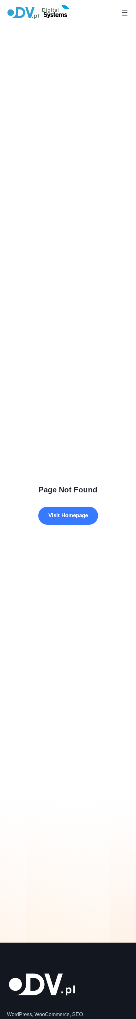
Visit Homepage (68, 515)
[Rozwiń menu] (124, 12)
